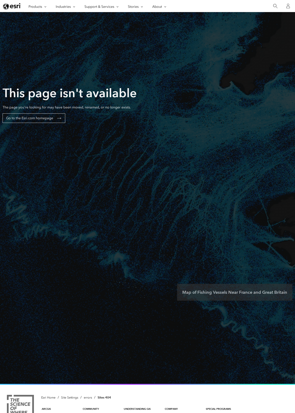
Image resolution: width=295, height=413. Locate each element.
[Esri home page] (12, 6)
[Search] (275, 6)
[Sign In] (288, 6)
